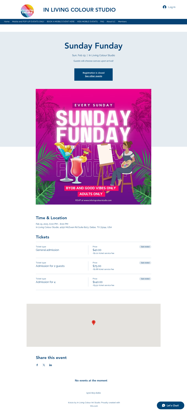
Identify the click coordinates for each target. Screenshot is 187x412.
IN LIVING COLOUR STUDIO (79, 9)
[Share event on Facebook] (37, 365)
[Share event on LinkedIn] (50, 365)
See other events (93, 76)
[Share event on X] (44, 365)
